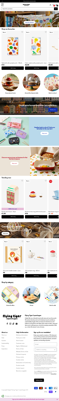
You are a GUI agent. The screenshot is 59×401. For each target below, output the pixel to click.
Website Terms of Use (22, 351)
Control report (20, 368)
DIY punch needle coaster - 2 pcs (11, 270)
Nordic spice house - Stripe (9, 211)
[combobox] (45, 349)
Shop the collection (29, 22)
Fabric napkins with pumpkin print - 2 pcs (35, 63)
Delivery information (22, 335)
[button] (2, 4)
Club (3, 338)
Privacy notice (20, 357)
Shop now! (44, 133)
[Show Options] (54, 349)
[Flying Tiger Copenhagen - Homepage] (26, 5)
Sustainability (5, 343)
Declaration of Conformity (23, 363)
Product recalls (20, 365)
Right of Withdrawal (21, 346)
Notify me (53, 110)
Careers (4, 340)
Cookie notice (20, 360)
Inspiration (4, 349)
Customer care (20, 343)
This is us (4, 335)
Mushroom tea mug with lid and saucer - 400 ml (35, 211)
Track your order (20, 338)
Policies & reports (21, 354)
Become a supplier (21, 371)
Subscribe (39, 380)
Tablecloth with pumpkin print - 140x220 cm (12, 63)
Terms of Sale (20, 349)
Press (3, 346)
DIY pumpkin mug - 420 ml (32, 270)
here (43, 399)
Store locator (19, 340)
